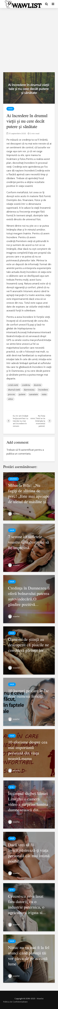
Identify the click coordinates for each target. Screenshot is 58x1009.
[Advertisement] (29, 40)
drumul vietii (14, 389)
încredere (43, 389)
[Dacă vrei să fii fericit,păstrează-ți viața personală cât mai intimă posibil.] (29, 855)
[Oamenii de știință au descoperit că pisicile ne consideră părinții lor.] (29, 650)
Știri (12, 787)
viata (44, 394)
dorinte (37, 385)
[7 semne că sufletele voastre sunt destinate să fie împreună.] (29, 547)
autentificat (27, 449)
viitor (10, 399)
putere (22, 394)
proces (11, 394)
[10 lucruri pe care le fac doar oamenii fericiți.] (29, 701)
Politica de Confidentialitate (15, 1001)
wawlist (16, 513)
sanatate (33, 394)
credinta (26, 385)
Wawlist (40, 998)
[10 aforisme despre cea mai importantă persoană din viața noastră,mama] (29, 752)
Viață (10, 109)
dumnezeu (29, 389)
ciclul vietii (13, 385)
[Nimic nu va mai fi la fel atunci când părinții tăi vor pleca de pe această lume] (29, 958)
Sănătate (13, 479)
